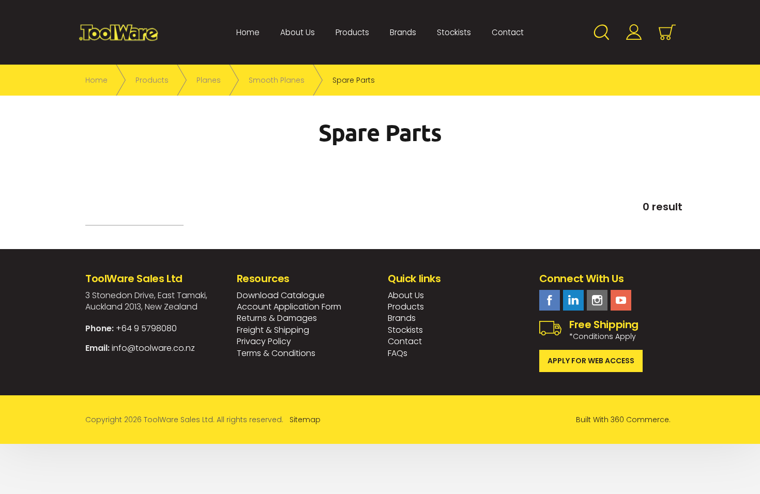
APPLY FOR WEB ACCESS (591, 361)
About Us (297, 32)
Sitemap (305, 419)
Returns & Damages (277, 318)
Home (248, 32)
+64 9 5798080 (146, 328)
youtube (621, 300)
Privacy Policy (264, 341)
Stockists (454, 32)
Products (352, 32)
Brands (403, 32)
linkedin (573, 300)
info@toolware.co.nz (153, 348)
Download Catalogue (281, 295)
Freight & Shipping (273, 330)
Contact (508, 32)
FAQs (397, 353)
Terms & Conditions (276, 353)
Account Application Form (289, 307)
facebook (549, 300)
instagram (597, 300)
